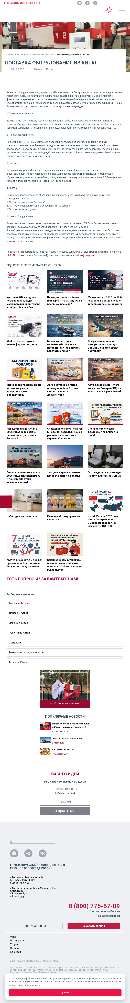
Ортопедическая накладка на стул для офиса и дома (105, 474)
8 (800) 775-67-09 (19, 882)
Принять (65, 993)
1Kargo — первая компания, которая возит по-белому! (64, 474)
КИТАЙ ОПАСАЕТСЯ (63, 749)
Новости (14, 948)
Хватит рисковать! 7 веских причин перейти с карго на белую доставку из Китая (24, 563)
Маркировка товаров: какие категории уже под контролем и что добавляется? (24, 389)
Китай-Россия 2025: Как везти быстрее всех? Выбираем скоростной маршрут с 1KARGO (103, 521)
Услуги (14, 944)
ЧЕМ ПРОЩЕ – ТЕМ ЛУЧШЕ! (67, 738)
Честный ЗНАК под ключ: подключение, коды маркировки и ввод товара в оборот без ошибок (23, 302)
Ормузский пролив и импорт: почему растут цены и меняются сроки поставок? (103, 346)
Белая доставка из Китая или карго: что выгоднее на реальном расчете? (64, 301)
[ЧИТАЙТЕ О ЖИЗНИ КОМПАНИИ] (65, 688)
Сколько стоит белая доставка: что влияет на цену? (103, 432)
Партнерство (17, 940)
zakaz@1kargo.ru (85, 255)
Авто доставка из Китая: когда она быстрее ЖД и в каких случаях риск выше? (104, 388)
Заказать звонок (93, 926)
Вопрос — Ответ (18, 612)
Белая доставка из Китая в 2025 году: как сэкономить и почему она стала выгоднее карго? (23, 477)
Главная (9, 54)
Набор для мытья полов (22, 516)
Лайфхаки (15, 642)
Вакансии (15, 952)
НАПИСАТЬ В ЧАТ (36, 926)
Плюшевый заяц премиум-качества (64, 518)
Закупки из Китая (19, 632)
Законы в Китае (18, 622)
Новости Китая (18, 662)
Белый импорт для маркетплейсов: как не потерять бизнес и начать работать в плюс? (63, 346)
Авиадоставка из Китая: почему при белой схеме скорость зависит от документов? (63, 389)
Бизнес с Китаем (41, 54)
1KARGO (30, 960)
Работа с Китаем (23, 54)
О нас (13, 936)
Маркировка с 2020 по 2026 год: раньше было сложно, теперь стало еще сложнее (105, 301)
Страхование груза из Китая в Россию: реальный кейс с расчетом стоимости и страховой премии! (65, 433)
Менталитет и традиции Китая (26, 652)
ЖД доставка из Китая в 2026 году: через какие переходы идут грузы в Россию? (22, 433)
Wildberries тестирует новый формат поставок (22, 343)
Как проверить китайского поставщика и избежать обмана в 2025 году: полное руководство (64, 564)
